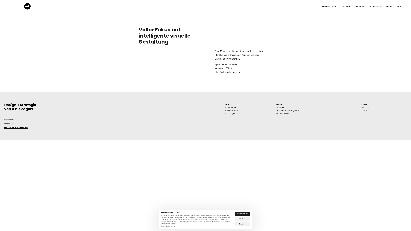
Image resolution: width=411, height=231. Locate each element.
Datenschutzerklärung (168, 226)
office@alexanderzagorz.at (227, 72)
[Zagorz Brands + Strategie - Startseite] (27, 6)
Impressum (8, 124)
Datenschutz (9, 120)
